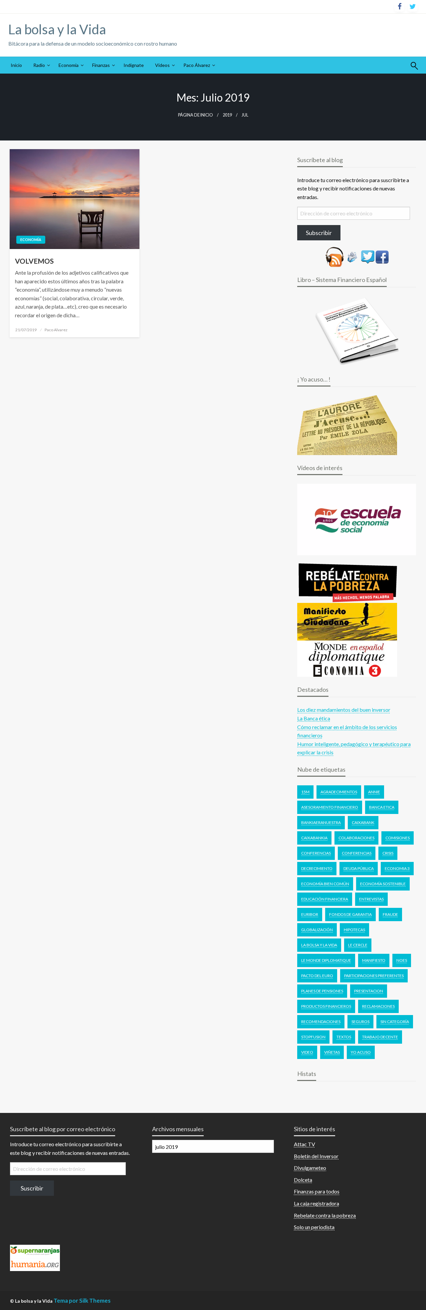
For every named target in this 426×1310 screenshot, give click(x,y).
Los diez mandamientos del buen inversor (343, 709)
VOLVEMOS (34, 261)
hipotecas (354, 929)
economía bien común (325, 883)
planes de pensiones (322, 990)
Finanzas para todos (316, 1191)
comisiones (397, 837)
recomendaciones (320, 1021)
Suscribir (32, 1188)
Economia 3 (397, 868)
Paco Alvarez (56, 329)
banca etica (381, 807)
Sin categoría (394, 1021)
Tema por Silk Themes (82, 1300)
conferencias (356, 853)
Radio (39, 65)
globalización (317, 929)
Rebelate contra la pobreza (325, 1215)
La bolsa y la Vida (57, 29)
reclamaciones (378, 1006)
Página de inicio (195, 115)
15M (305, 791)
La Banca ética (313, 718)
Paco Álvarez (196, 65)
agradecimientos (338, 791)
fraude (390, 914)
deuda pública (358, 868)
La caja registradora (316, 1203)
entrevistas (371, 899)
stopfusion (313, 1036)
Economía (69, 65)
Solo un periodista (314, 1227)
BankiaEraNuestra (321, 822)
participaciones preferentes (374, 975)
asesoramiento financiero (329, 807)
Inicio (16, 65)
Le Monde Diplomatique (326, 960)
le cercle (357, 944)
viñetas (332, 1052)
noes (401, 960)
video (307, 1052)
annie (374, 791)
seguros (360, 1021)
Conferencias (316, 853)
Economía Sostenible (383, 883)
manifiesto (373, 960)
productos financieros (326, 1006)
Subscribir (319, 232)
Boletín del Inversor (316, 1156)
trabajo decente (380, 1036)
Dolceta (303, 1180)
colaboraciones (356, 837)
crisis (387, 853)
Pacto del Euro (317, 975)
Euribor (309, 914)
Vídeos (162, 65)
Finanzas (101, 65)
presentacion (368, 990)
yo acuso (361, 1052)
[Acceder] (367, 256)
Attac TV (304, 1144)
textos (343, 1036)
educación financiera (324, 899)
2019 (227, 115)
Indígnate (133, 65)
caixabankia (314, 837)
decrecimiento (316, 868)
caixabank (363, 822)
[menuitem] (16, 65)
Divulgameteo (310, 1168)
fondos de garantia (350, 914)
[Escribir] (352, 256)
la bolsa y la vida (319, 944)
